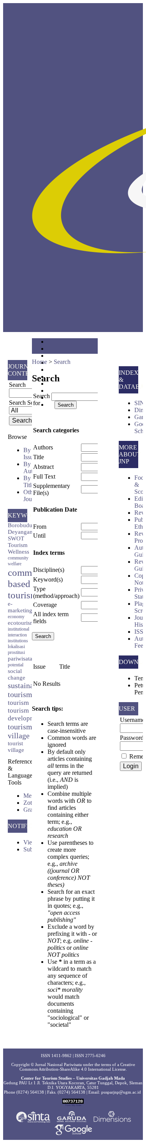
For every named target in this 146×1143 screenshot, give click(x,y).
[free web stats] (73, 1102)
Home (39, 361)
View (30, 842)
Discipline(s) (48, 569)
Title (38, 457)
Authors (43, 447)
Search (62, 361)
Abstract (43, 466)
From (39, 526)
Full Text (44, 476)
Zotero (31, 802)
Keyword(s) (48, 579)
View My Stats (73, 1105)
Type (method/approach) (56, 592)
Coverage (45, 604)
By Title (28, 481)
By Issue (29, 453)
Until (39, 535)
